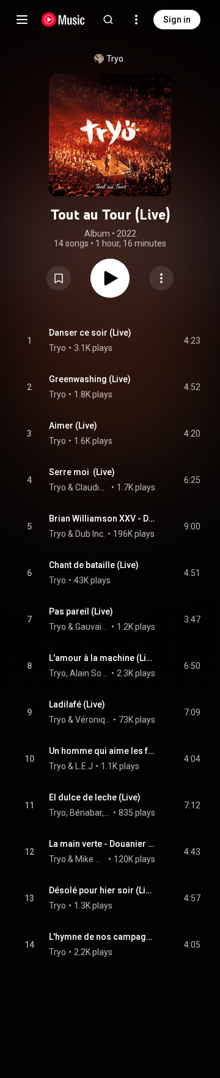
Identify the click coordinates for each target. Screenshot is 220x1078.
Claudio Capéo (92, 487)
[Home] (63, 19)
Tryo (114, 59)
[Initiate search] (108, 19)
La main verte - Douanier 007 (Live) (102, 844)
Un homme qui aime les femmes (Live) (102, 751)
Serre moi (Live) (82, 472)
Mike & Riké (90, 859)
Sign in (177, 19)
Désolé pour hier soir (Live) (102, 890)
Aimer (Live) (73, 425)
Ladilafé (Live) (77, 704)
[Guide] (22, 19)
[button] (58, 278)
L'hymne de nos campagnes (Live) (102, 937)
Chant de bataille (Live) (94, 565)
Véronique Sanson (93, 720)
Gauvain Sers (92, 627)
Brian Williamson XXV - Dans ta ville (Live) (102, 518)
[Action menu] (161, 278)
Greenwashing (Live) (90, 379)
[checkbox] (192, 340)
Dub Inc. (90, 534)
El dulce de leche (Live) (95, 797)
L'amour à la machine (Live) (102, 658)
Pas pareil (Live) (81, 611)
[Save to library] (58, 278)
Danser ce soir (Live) (90, 333)
